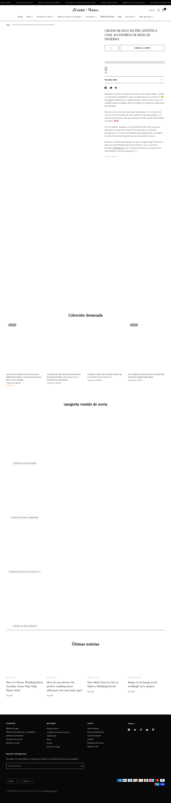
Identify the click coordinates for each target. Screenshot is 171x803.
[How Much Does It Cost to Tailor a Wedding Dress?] (105, 661)
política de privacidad (14, 736)
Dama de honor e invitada (69, 17)
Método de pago (12, 728)
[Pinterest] (155, 729)
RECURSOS (51, 723)
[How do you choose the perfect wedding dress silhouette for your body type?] (65, 661)
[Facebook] (130, 729)
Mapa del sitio (92, 747)
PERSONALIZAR (107, 17)
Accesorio (90, 17)
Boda (29, 17)
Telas (49, 739)
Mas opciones (145, 17)
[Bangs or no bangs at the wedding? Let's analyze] (146, 661)
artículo (90, 739)
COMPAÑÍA (11, 723)
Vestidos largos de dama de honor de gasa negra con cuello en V (104, 375)
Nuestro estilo (52, 729)
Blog (119, 17)
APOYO (90, 723)
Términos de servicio (14, 739)
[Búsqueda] (158, 10)
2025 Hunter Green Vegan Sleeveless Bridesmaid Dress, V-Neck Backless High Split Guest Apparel (23, 377)
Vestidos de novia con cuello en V (24, 572)
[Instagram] (142, 729)
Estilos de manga (53, 747)
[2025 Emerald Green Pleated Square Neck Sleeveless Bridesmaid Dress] (146, 346)
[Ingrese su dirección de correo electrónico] (81, 766)
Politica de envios (13, 743)
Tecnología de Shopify (49, 791)
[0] (163, 10)
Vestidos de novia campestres (24, 517)
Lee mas (9, 695)
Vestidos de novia (44, 17)
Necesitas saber (111, 80)
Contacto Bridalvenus (95, 732)
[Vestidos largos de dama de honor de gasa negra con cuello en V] (105, 346)
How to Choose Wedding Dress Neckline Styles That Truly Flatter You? (24, 686)
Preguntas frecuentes (95, 743)
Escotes (49, 743)
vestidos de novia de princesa (58, 732)
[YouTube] (149, 730)
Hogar (20, 17)
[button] (135, 56)
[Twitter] (136, 729)
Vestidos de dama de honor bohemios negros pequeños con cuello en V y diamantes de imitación (64, 377)
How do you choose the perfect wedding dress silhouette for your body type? (64, 686)
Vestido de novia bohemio (25, 463)
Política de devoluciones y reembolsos (20, 732)
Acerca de (129, 17)
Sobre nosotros (93, 728)
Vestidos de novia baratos (25, 626)
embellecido (51, 736)
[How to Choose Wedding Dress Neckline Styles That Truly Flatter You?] (24, 661)
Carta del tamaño (94, 736)
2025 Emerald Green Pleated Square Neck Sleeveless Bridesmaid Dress (146, 375)
